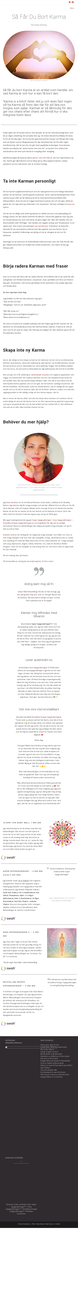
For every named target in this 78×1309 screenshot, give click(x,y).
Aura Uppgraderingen (62, 520)
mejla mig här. (36, 561)
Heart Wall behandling (28, 592)
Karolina (14, 502)
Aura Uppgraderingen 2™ (39, 667)
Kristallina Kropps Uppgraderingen (17, 523)
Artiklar (57, 1224)
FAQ (33, 1224)
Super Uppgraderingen (41, 520)
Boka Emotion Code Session (45, 1224)
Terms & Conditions (24, 1224)
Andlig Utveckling (40, 25)
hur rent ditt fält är (43, 158)
